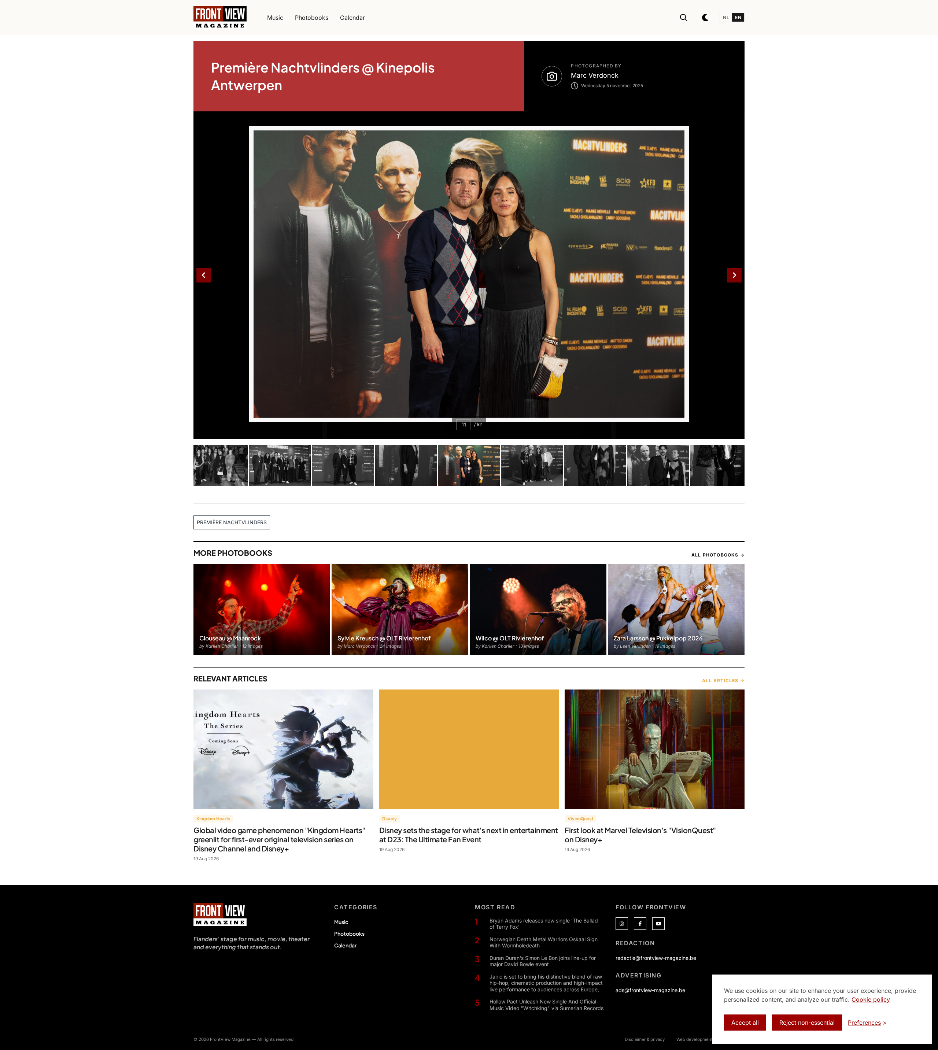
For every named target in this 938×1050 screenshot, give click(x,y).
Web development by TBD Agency (710, 1039)
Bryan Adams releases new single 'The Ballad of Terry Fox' (544, 923)
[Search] (684, 17)
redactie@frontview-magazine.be (656, 958)
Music (341, 921)
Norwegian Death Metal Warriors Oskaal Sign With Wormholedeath (544, 942)
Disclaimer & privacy (645, 1039)
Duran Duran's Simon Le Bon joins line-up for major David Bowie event (543, 961)
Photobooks (349, 933)
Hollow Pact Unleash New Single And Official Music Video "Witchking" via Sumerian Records (546, 1004)
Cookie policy (871, 999)
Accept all (745, 1022)
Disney (389, 818)
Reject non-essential (807, 1022)
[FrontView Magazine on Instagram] (622, 923)
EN (738, 17)
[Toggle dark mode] (706, 17)
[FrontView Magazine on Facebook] (640, 923)
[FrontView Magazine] (220, 914)
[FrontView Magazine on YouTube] (658, 923)
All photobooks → (718, 555)
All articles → (723, 680)
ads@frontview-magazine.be (650, 990)
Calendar (345, 945)
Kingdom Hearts (213, 818)
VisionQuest (580, 818)
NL (726, 17)
